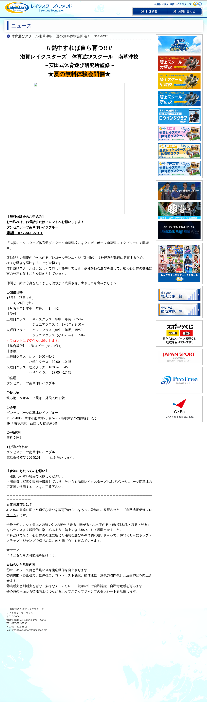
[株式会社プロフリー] (179, 370)
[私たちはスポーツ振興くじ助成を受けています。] (179, 323)
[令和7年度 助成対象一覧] (179, 304)
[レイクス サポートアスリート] (179, 246)
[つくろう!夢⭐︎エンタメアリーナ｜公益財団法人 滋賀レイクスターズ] (179, 37)
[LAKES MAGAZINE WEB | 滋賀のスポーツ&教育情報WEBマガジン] (179, 223)
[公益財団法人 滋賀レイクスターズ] (38, 12)
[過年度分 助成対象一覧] (179, 289)
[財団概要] (149, 14)
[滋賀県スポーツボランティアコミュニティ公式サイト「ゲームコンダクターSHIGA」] (179, 203)
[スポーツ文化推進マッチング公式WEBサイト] (179, 183)
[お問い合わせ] (184, 14)
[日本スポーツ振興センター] (179, 352)
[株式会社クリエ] (179, 399)
